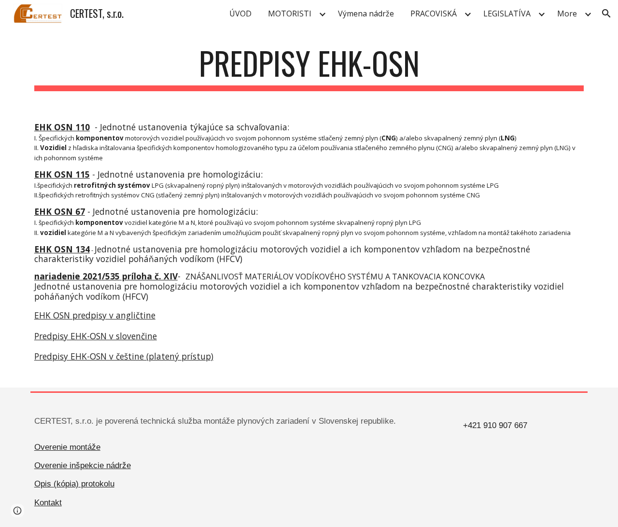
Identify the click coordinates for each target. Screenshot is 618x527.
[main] (309, 68)
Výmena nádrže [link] (366, 13)
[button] (606, 13)
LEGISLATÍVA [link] (507, 13)
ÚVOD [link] (240, 13)
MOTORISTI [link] (289, 13)
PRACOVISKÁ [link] (433, 13)
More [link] (567, 13)
